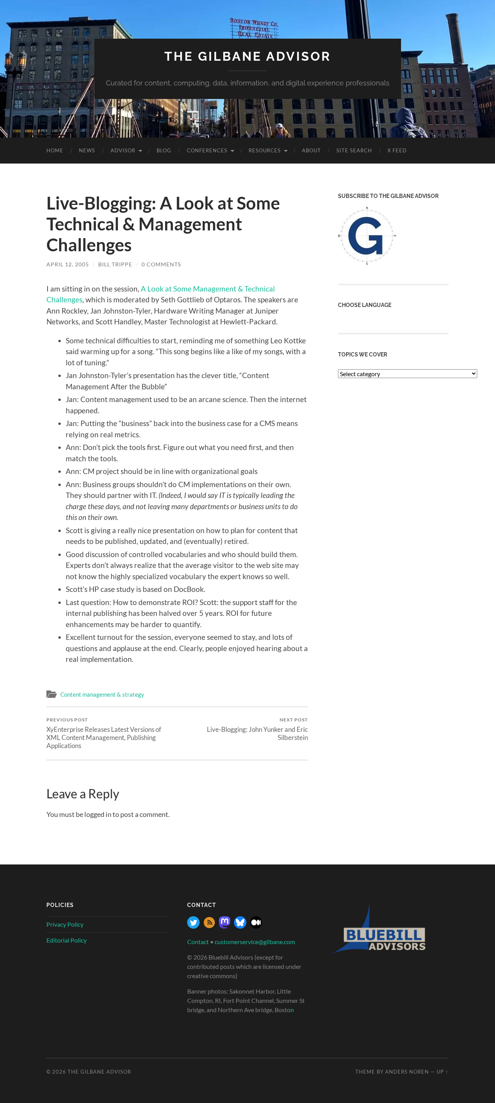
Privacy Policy (65, 924)
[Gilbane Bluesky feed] (240, 926)
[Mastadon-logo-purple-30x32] (224, 926)
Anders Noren (407, 1072)
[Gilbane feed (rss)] (209, 926)
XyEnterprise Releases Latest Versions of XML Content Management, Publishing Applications (103, 733)
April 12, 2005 (67, 264)
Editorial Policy (66, 940)
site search (354, 150)
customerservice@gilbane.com (255, 941)
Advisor (123, 150)
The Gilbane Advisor (247, 56)
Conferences (207, 150)
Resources (265, 150)
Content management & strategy (102, 694)
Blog (164, 150)
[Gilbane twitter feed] (193, 926)
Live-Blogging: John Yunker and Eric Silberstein (257, 729)
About (311, 150)
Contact (198, 941)
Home (54, 150)
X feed (397, 150)
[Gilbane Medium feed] (256, 926)
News (87, 150)
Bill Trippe (115, 264)
